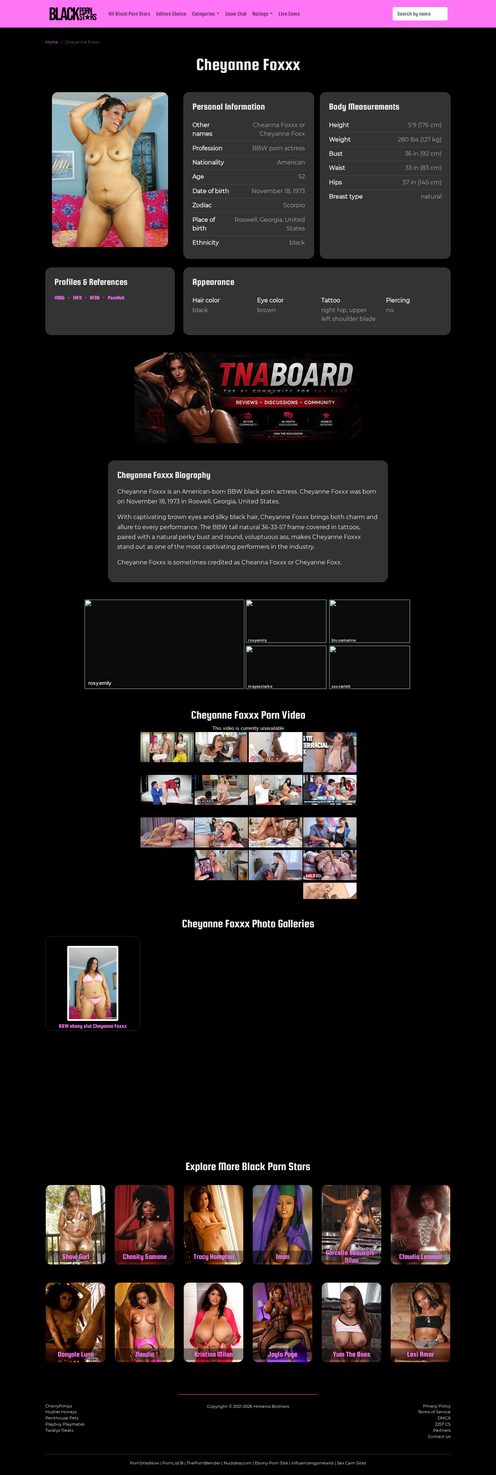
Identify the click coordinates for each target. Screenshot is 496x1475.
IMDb (59, 298)
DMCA (444, 1418)
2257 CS (443, 1424)
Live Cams (289, 14)
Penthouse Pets (61, 1418)
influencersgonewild (312, 1463)
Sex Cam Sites (351, 1463)
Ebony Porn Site (271, 1463)
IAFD (77, 298)
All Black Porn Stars (129, 14)
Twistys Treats (59, 1430)
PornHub (116, 298)
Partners (442, 1430)
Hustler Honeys (61, 1411)
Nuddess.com (238, 1463)
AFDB (94, 298)
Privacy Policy (437, 1406)
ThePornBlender (203, 1463)
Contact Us (439, 1436)
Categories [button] (203, 14)
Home (51, 42)
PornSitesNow (144, 1463)
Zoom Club (236, 14)
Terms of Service (434, 1411)
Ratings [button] (260, 14)
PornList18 (172, 1463)
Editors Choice (171, 14)
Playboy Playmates (65, 1424)
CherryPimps (58, 1406)
